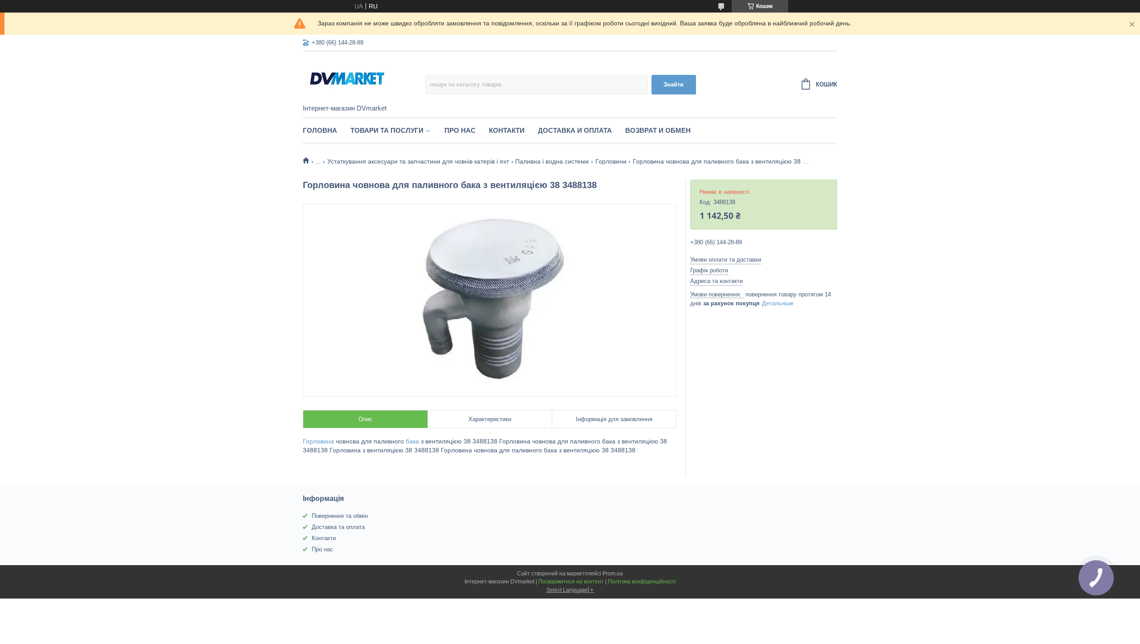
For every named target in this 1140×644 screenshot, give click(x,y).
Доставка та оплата (338, 527)
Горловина (318, 441)
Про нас (460, 130)
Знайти (674, 84)
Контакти (507, 130)
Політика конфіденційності (642, 581)
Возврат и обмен (658, 130)
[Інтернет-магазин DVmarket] (364, 78)
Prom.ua (613, 573)
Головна (320, 130)
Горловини (611, 161)
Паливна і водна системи (552, 161)
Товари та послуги (386, 130)
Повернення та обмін (340, 516)
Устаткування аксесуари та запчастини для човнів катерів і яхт (418, 161)
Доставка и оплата (575, 130)
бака (412, 441)
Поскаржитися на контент (571, 581)
